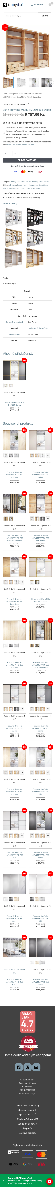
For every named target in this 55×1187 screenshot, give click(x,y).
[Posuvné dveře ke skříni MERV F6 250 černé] (42, 518)
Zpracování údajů (27, 1114)
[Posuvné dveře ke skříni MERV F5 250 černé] (11, 645)
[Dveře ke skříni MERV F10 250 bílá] (5, 385)
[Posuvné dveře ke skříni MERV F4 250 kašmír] (5, 582)
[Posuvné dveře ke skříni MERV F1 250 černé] (11, 455)
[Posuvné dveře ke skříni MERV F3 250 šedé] (42, 899)
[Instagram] (27, 1067)
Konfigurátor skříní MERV (19, 94)
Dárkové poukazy (27, 1133)
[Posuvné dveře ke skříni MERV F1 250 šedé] (16, 455)
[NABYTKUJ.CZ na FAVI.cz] (28, 1043)
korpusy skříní (22, 185)
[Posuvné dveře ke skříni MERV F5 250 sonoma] (16, 899)
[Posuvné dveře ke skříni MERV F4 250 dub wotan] (32, 455)
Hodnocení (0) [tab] (9, 283)
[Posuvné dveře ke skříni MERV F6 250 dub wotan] (11, 709)
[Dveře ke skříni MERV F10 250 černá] (37, 582)
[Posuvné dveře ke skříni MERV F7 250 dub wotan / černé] (5, 518)
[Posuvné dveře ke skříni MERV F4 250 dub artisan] (37, 455)
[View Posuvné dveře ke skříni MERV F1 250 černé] (46, 82)
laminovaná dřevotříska (39, 185)
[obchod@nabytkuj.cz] (36, 1067)
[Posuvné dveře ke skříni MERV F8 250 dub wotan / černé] (37, 645)
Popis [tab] (5, 278)
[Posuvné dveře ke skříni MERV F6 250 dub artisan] (37, 518)
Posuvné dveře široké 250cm (20, 145)
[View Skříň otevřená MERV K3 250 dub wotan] (8, 82)
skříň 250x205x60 (33, 189)
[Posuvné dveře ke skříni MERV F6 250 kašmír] (32, 518)
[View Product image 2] (21, 82)
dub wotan (12, 185)
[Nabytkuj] (19, 1067)
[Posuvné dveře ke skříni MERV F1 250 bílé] (5, 455)
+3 (48, 455)
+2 (48, 519)
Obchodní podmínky (27, 1110)
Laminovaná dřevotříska (38, 328)
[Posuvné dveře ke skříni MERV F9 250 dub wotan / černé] (11, 518)
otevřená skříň (14, 189)
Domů (5, 94)
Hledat (44, 16)
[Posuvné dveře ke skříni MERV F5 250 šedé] (16, 645)
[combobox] (21, 16)
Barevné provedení (14, 322)
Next (52, 83)
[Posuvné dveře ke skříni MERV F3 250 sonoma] (37, 899)
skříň (23, 189)
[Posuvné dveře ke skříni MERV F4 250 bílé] (42, 455)
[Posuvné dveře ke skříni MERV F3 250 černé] (32, 899)
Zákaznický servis (27, 1124)
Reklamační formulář (27, 1119)
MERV (5, 189)
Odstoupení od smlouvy (27, 1105)
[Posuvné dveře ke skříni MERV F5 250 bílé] (5, 645)
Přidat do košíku (27, 160)
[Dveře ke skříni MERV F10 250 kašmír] (11, 385)
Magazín (27, 1128)
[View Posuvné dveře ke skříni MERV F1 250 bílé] (34, 82)
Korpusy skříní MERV (40, 182)
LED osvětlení (14, 334)
